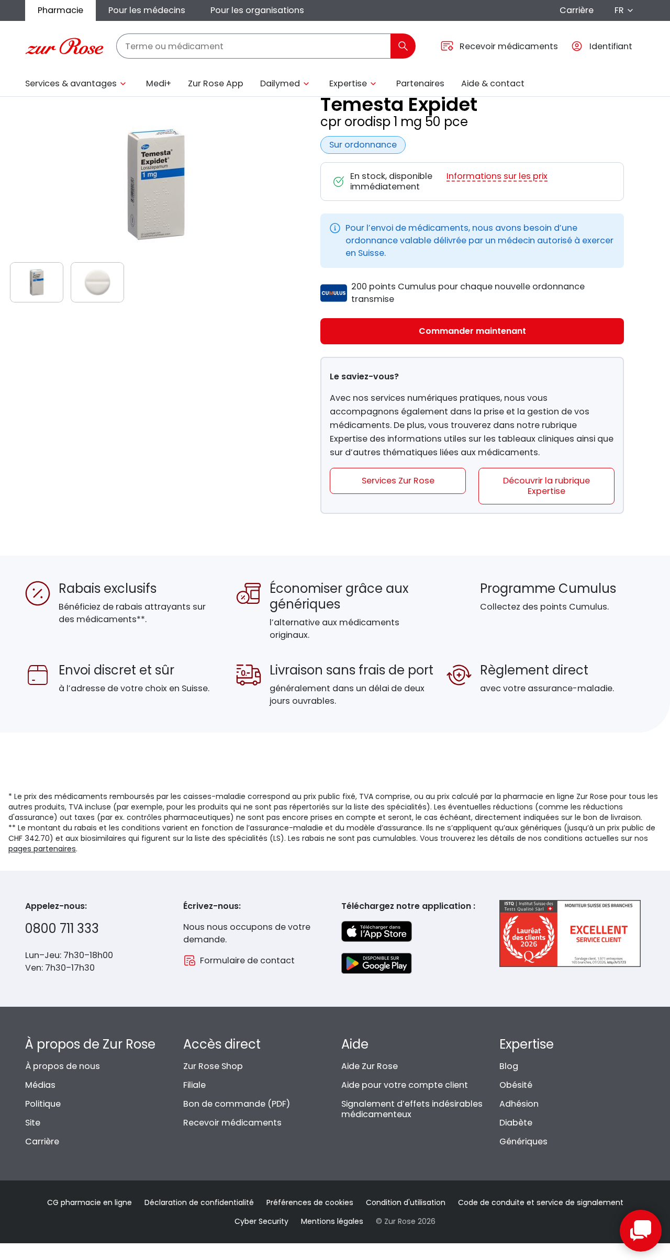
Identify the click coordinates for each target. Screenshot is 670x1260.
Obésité (515, 1085)
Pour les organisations (257, 10)
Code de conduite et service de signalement (540, 1202)
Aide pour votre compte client (404, 1085)
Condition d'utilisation (405, 1202)
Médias (40, 1085)
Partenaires (420, 83)
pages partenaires (42, 848)
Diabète (515, 1123)
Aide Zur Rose (369, 1066)
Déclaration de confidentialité (199, 1202)
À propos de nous (62, 1066)
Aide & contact (492, 83)
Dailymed (280, 83)
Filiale (194, 1085)
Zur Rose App (215, 83)
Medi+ (158, 83)
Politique (43, 1104)
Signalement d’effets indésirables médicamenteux (412, 1109)
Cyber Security (261, 1221)
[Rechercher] (403, 46)
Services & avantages (71, 83)
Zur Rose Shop (213, 1066)
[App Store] (376, 931)
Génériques (523, 1141)
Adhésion (519, 1104)
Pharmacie (60, 10)
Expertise (348, 83)
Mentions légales (332, 1221)
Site (32, 1123)
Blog (508, 1066)
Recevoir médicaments (232, 1123)
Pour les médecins (146, 10)
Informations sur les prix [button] (497, 176)
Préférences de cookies (309, 1202)
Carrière (577, 10)
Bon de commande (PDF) (236, 1104)
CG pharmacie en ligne (89, 1202)
